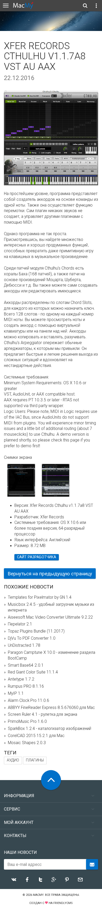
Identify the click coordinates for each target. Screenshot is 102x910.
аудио (13, 760)
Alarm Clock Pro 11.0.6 (28, 700)
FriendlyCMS (63, 903)
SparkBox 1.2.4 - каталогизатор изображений (49, 728)
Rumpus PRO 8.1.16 (26, 686)
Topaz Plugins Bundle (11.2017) (36, 631)
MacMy (38, 895)
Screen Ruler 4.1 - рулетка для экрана (42, 714)
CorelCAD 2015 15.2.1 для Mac (36, 735)
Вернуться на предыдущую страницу (50, 574)
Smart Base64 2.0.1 (26, 665)
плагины (35, 760)
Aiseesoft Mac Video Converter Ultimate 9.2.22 (50, 617)
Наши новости (20, 852)
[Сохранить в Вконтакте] (14, 879)
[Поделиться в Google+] (54, 879)
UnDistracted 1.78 (24, 645)
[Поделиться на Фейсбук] (27, 879)
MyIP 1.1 (16, 693)
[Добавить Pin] (67, 879)
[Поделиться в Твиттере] (40, 879)
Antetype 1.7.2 (21, 679)
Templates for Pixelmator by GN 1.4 (40, 597)
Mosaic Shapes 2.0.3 (27, 742)
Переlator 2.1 (20, 624)
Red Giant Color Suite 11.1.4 (33, 672)
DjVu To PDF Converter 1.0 (31, 638)
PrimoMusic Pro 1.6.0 (27, 721)
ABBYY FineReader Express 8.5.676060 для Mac (51, 707)
